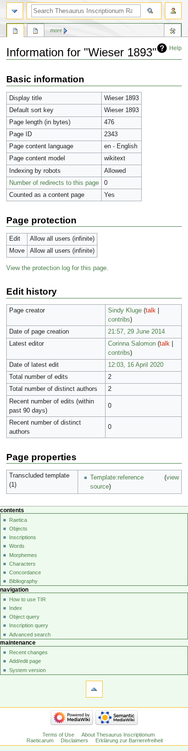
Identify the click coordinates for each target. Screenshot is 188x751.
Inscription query (28, 625)
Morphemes (23, 555)
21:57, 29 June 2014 (136, 331)
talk (151, 310)
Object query (24, 617)
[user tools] (173, 10)
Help (175, 48)
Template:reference (117, 477)
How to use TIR (27, 599)
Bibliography (23, 581)
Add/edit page (25, 661)
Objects (18, 528)
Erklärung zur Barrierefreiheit (129, 740)
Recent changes (28, 652)
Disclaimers (74, 740)
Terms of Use (58, 735)
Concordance (25, 572)
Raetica (18, 520)
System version (27, 670)
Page (15, 31)
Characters (22, 564)
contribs (119, 319)
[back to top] (94, 689)
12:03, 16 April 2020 (135, 365)
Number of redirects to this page (54, 183)
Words (17, 546)
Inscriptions (22, 537)
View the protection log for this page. (57, 268)
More (56, 30)
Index (15, 608)
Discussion (35, 31)
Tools (172, 31)
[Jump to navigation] (14, 10)
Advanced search (30, 634)
